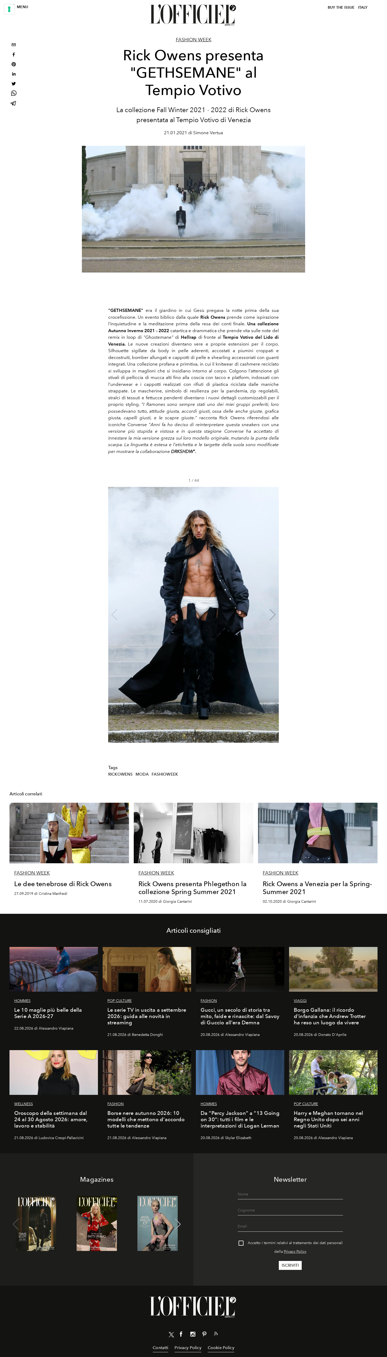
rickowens (120, 774)
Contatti (160, 1347)
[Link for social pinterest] (204, 1335)
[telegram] (13, 104)
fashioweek (165, 774)
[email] (13, 45)
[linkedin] (13, 74)
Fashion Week (193, 40)
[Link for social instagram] (192, 1335)
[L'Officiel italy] (193, 15)
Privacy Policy (295, 1251)
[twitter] (13, 84)
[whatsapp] (13, 94)
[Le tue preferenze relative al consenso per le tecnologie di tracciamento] (9, 9)
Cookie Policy (221, 1347)
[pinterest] (13, 65)
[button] (272, 615)
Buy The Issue (341, 7)
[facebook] (13, 55)
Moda (142, 774)
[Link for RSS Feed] (216, 1334)
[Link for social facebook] (181, 1335)
